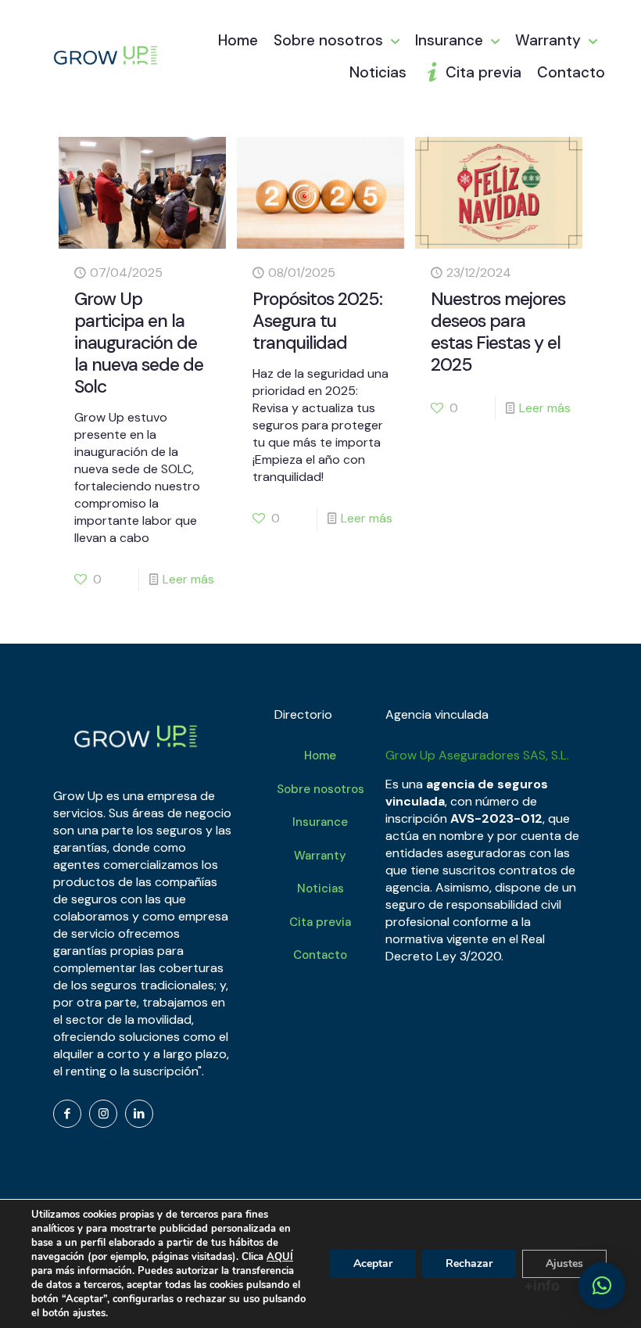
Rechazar (469, 1263)
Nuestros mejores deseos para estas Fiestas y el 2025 (498, 331)
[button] (601, 1285)
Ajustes (564, 1263)
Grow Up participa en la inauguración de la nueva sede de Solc (138, 342)
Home (320, 755)
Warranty (320, 855)
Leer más (188, 579)
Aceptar (372, 1263)
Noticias (320, 888)
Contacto (320, 955)
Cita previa (320, 922)
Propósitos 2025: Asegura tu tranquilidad (317, 320)
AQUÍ (280, 1257)
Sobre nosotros (320, 789)
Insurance (320, 822)
